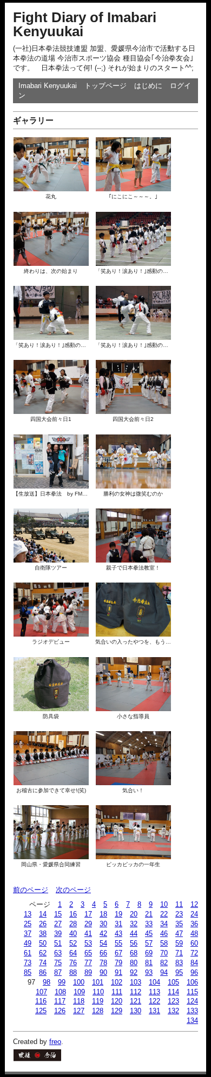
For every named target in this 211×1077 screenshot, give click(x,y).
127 (78, 1011)
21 (149, 914)
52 (73, 943)
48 (194, 933)
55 (118, 943)
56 (133, 943)
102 (116, 982)
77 (88, 963)
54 (103, 943)
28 (73, 924)
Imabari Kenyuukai (47, 86)
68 (133, 953)
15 (58, 914)
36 (194, 924)
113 (154, 992)
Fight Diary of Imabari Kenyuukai (84, 24)
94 (164, 972)
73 (27, 963)
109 (79, 992)
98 (46, 982)
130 (135, 1011)
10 (164, 904)
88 (73, 972)
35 (179, 924)
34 (164, 924)
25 (27, 924)
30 (103, 924)
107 (41, 992)
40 (73, 933)
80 (133, 963)
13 (27, 914)
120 (116, 1001)
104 (154, 982)
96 (194, 972)
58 (164, 943)
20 (133, 914)
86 (43, 972)
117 (59, 1001)
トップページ (105, 86)
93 (149, 972)
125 (41, 1011)
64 (73, 953)
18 (103, 914)
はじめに (148, 86)
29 (88, 924)
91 (118, 972)
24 (194, 914)
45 (149, 933)
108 (60, 992)
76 (73, 963)
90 (103, 972)
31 (118, 924)
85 (27, 972)
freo (55, 1042)
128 (97, 1011)
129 (116, 1011)
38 (43, 933)
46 (164, 933)
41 (88, 933)
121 (135, 1001)
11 (179, 904)
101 (97, 982)
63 (58, 953)
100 (78, 982)
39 (58, 933)
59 (179, 943)
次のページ (73, 890)
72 (194, 953)
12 (194, 904)
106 (192, 982)
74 (43, 963)
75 (58, 963)
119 (97, 1001)
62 (43, 953)
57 (149, 943)
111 (116, 992)
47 (179, 933)
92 (133, 972)
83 (179, 963)
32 (133, 924)
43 (118, 933)
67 (118, 953)
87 (58, 972)
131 (154, 1011)
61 (27, 953)
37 (27, 933)
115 (192, 992)
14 (43, 914)
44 (133, 933)
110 (98, 992)
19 (118, 914)
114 (173, 992)
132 (173, 1011)
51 (58, 943)
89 (88, 972)
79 (118, 963)
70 (164, 953)
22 (164, 914)
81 (149, 963)
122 (154, 1001)
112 (135, 992)
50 (43, 943)
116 (41, 1001)
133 (192, 1011)
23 (179, 914)
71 (179, 953)
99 (61, 982)
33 (149, 924)
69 (149, 953)
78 (103, 963)
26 (43, 924)
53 (88, 943)
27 (58, 924)
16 (73, 914)
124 (192, 1001)
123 (173, 1001)
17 (88, 914)
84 (194, 963)
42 (103, 933)
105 (173, 982)
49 (27, 943)
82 (164, 963)
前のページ (30, 890)
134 (192, 1020)
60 (194, 943)
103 (135, 982)
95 (179, 972)
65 (88, 953)
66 (103, 953)
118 (78, 1001)
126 (59, 1011)
